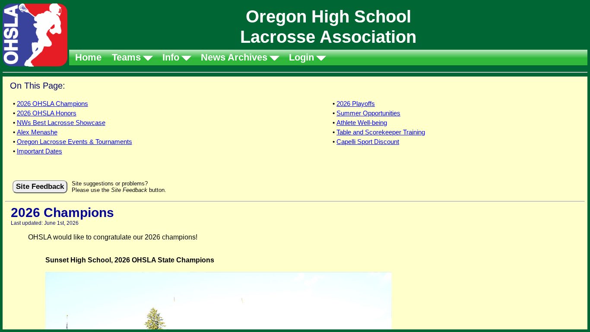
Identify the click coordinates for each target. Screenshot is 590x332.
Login (301, 57)
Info (170, 57)
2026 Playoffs (355, 103)
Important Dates (39, 151)
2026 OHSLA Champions (52, 103)
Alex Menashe (37, 132)
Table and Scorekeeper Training (380, 132)
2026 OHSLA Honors (46, 113)
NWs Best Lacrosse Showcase (61, 122)
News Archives (234, 57)
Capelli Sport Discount (367, 141)
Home (88, 57)
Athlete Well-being (361, 122)
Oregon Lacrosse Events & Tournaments (74, 141)
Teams (126, 57)
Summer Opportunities (368, 113)
